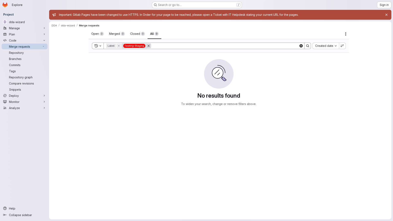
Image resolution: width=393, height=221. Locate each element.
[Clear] (301, 45)
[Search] (307, 46)
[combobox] (326, 46)
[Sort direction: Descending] (342, 46)
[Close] (386, 14)
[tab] (97, 34)
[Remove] (148, 45)
